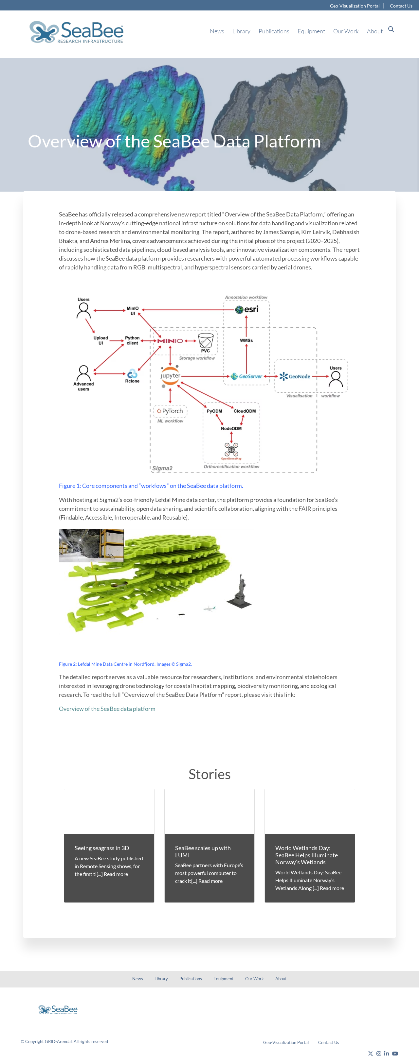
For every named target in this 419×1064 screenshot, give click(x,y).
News (217, 31)
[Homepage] (65, 1010)
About (375, 31)
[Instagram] (378, 1053)
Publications (274, 31)
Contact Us (401, 6)
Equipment (311, 31)
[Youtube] (395, 1053)
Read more (116, 874)
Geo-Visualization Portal (355, 6)
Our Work (346, 31)
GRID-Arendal (58, 1041)
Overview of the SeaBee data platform (107, 708)
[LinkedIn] (386, 1053)
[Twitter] (370, 1053)
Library (241, 31)
